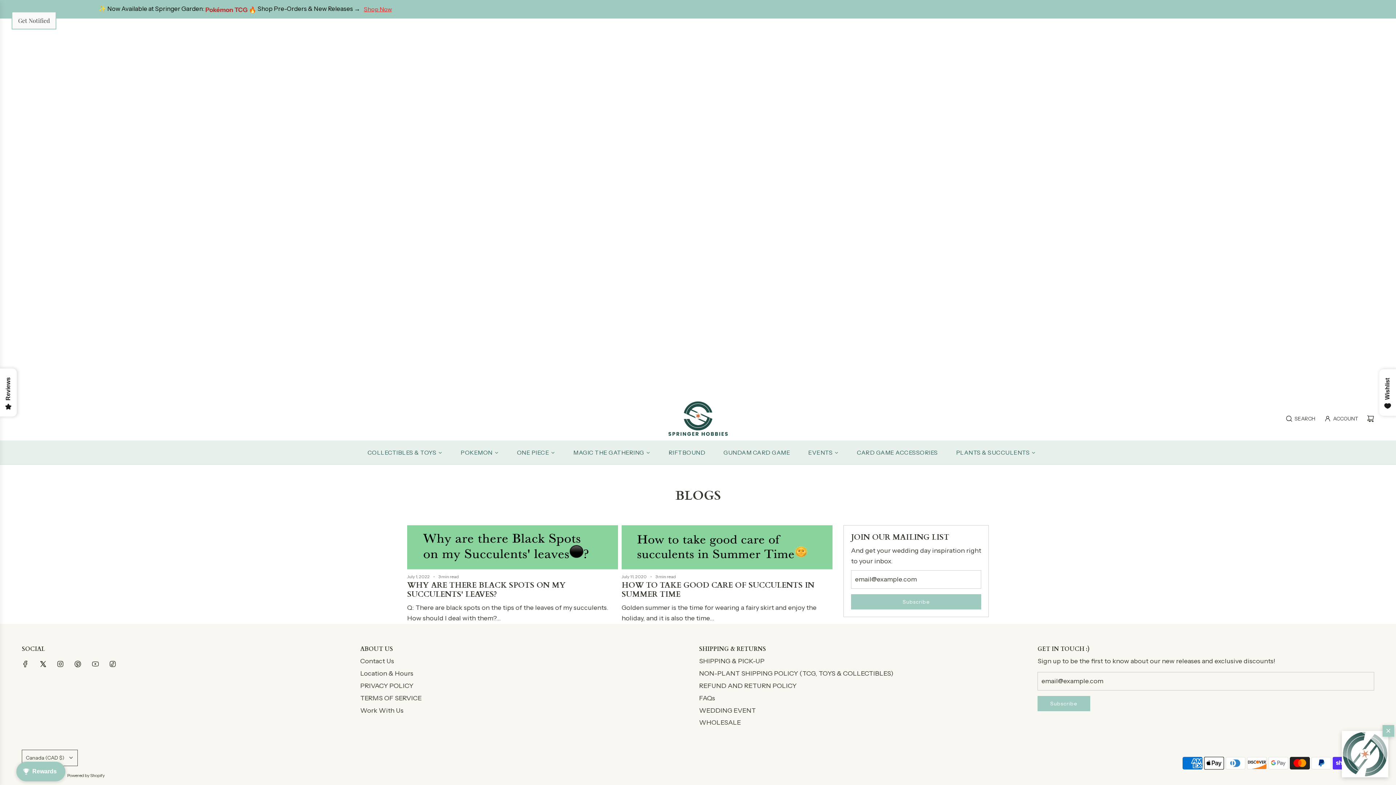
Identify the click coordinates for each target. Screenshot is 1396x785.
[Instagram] (60, 664)
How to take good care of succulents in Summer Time (718, 590)
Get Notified (34, 20)
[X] (43, 664)
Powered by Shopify (86, 775)
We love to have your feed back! (1024, 9)
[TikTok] (113, 664)
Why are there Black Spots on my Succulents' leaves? (486, 590)
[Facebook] (25, 664)
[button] (1365, 754)
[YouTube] (95, 664)
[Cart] (1371, 419)
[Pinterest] (78, 664)
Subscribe (916, 602)
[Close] (1388, 731)
